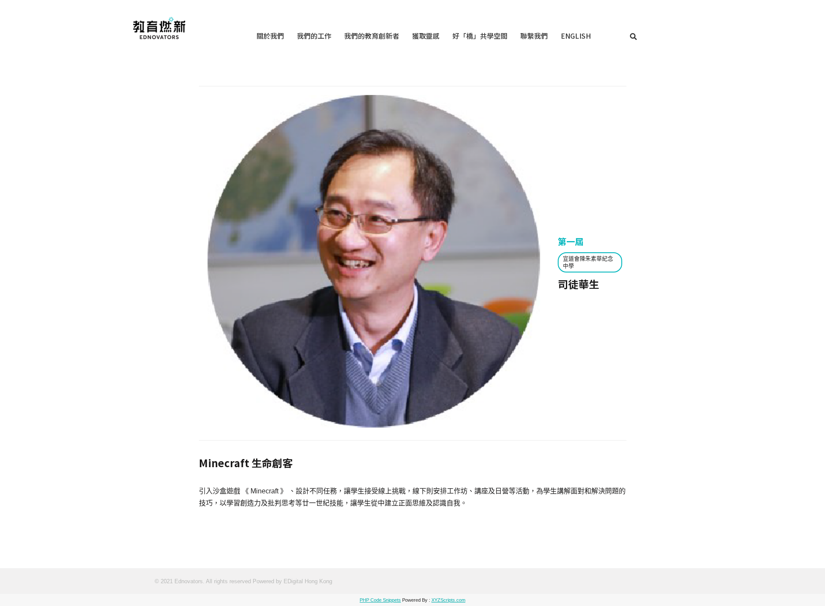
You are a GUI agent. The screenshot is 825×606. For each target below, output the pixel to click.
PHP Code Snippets (380, 600)
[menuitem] (270, 35)
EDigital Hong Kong (308, 581)
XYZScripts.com (448, 600)
